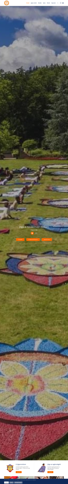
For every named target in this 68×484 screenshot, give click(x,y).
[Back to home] (6, 3)
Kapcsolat (53, 3)
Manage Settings (18, 482)
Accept (6, 482)
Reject (11, 482)
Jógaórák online (47, 239)
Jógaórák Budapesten (34, 239)
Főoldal (27, 3)
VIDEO (36, 233)
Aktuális (20, 239)
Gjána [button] (44, 3)
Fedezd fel (19, 472)
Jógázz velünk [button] (34, 3)
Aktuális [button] (40, 3)
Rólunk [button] (48, 3)
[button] (57, 3)
